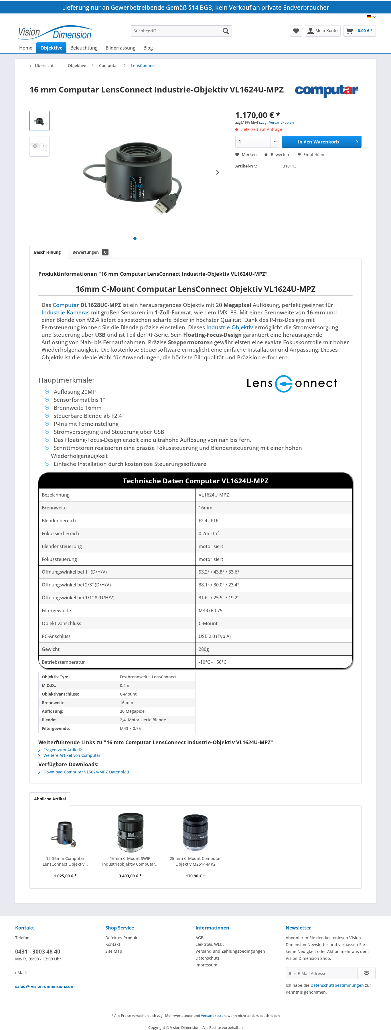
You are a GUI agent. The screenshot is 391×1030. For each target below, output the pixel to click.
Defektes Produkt (122, 937)
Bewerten (280, 154)
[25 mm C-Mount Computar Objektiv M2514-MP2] (195, 833)
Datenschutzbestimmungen (337, 985)
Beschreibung (47, 252)
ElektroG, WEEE (210, 944)
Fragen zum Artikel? (62, 750)
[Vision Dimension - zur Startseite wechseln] (55, 32)
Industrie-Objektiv (229, 327)
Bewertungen (89, 252)
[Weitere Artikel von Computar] (328, 95)
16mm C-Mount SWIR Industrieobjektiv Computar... (130, 861)
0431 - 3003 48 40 (37, 951)
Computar (66, 304)
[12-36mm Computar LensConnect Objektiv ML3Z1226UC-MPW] (65, 833)
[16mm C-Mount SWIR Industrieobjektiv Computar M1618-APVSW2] (130, 833)
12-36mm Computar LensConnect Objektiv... (65, 861)
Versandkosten (213, 1015)
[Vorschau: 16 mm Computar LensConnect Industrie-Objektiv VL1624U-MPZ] (39, 121)
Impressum (206, 965)
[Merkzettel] (296, 31)
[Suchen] (226, 31)
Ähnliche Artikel (50, 798)
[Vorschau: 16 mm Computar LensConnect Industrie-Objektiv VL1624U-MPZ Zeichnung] (39, 147)
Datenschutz (208, 958)
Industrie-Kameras (66, 312)
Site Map (113, 951)
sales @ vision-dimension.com (45, 986)
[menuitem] (181, 31)
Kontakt (112, 944)
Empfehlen (313, 154)
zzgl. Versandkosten (277, 122)
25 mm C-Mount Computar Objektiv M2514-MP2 (195, 861)
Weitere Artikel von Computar (71, 755)
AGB (200, 937)
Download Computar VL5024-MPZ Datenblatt (85, 772)
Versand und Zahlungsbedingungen (230, 951)
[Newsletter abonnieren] (367, 973)
